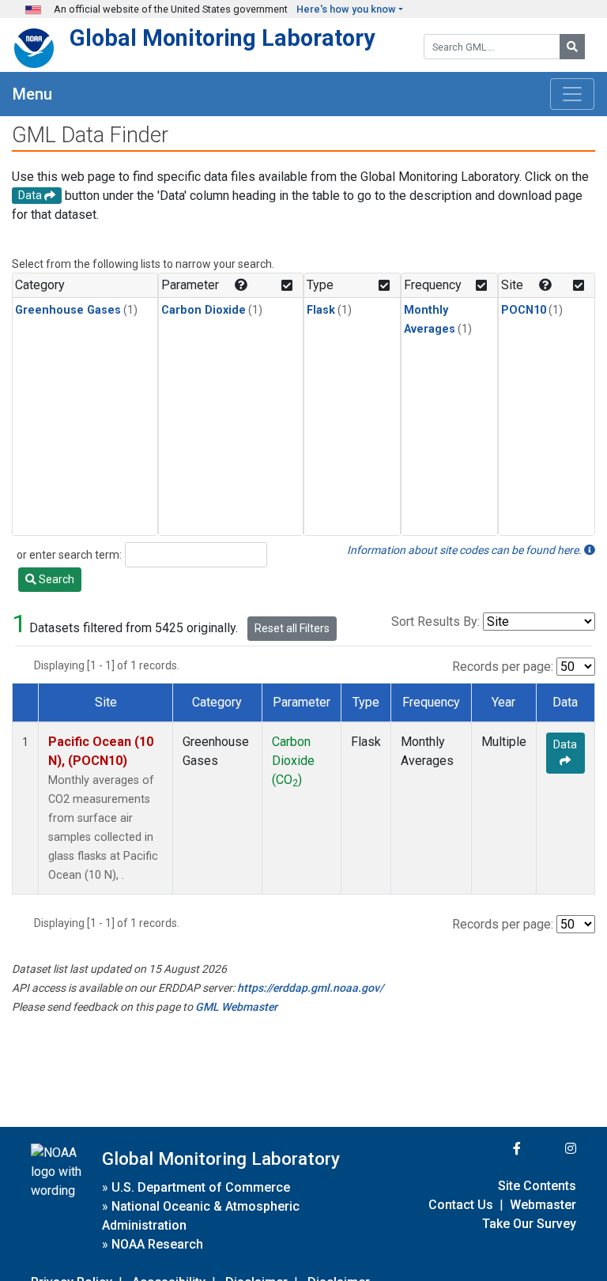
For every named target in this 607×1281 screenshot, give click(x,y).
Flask (321, 310)
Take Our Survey (529, 1223)
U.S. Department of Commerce (200, 1187)
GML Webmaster (236, 1006)
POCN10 (523, 310)
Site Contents (537, 1185)
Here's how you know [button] (346, 9)
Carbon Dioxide (203, 310)
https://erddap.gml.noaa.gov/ (310, 987)
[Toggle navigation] (572, 94)
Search (55, 579)
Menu (32, 94)
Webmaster (543, 1204)
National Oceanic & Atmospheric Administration (201, 1216)
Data (565, 744)
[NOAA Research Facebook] (495, 1148)
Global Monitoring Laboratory (222, 37)
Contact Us (460, 1204)
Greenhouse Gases (68, 310)
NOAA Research (157, 1244)
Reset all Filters (292, 628)
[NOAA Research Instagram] (550, 1148)
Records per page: (502, 666)
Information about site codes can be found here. (465, 550)
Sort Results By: (435, 621)
